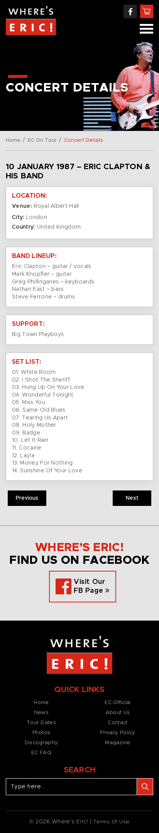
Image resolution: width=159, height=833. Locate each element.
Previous (27, 498)
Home (13, 140)
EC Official (117, 702)
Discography (41, 742)
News (41, 712)
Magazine (117, 742)
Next (132, 498)
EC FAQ (41, 752)
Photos (41, 732)
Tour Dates (41, 722)
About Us (118, 712)
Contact (117, 722)
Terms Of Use (111, 822)
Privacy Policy (117, 732)
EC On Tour (42, 140)
